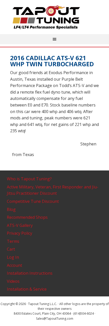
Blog (11, 209)
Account (14, 265)
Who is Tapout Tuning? (29, 179)
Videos (13, 281)
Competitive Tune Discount (33, 201)
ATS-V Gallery (20, 225)
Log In (13, 257)
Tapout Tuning (54, 17)
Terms (13, 241)
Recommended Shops (27, 217)
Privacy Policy (19, 233)
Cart (11, 249)
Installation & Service (27, 289)
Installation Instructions (29, 273)
